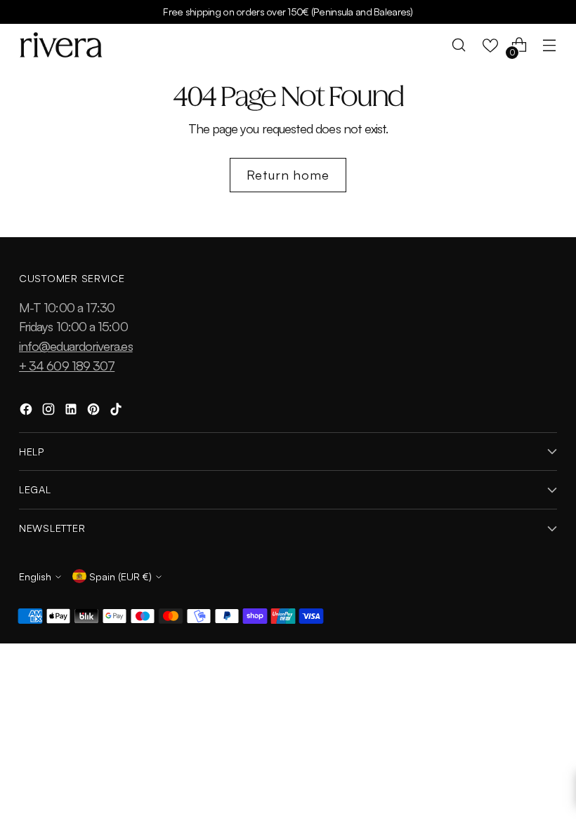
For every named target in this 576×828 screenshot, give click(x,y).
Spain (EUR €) (120, 576)
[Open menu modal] (549, 45)
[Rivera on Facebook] (27, 411)
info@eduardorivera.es (76, 346)
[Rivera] (61, 45)
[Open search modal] (459, 45)
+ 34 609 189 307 (66, 365)
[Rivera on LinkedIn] (72, 411)
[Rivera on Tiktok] (117, 411)
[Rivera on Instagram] (49, 411)
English (35, 576)
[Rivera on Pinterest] (94, 411)
